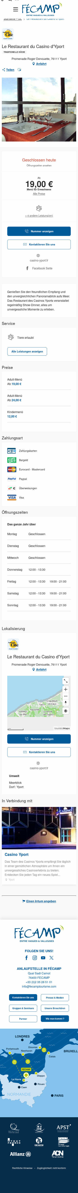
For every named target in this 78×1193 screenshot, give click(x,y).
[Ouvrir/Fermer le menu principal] (16, 9)
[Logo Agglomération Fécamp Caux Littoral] (63, 1142)
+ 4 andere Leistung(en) (39, 215)
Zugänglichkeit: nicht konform (51, 1168)
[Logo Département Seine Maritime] (39, 1142)
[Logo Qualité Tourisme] (14, 1128)
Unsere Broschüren (55, 1008)
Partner (23, 1018)
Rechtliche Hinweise (22, 1168)
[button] (19, 69)
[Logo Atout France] (14, 1142)
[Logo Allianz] (20, 1154)
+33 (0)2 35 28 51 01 (39, 982)
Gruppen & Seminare (23, 1008)
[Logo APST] (63, 1128)
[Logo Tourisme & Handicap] (39, 1128)
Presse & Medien (55, 997)
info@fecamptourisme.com (39, 986)
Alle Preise (39, 193)
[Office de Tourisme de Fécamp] (42, 9)
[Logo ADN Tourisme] (57, 1154)
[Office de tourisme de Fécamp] (39, 934)
